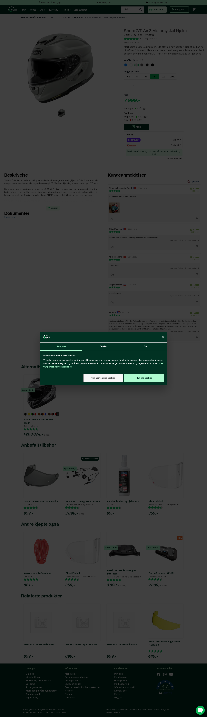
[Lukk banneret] (163, 337)
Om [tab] (145, 346)
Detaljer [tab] (103, 346)
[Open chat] (200, 710)
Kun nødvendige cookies (103, 378)
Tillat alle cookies (143, 378)
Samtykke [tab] (61, 346)
